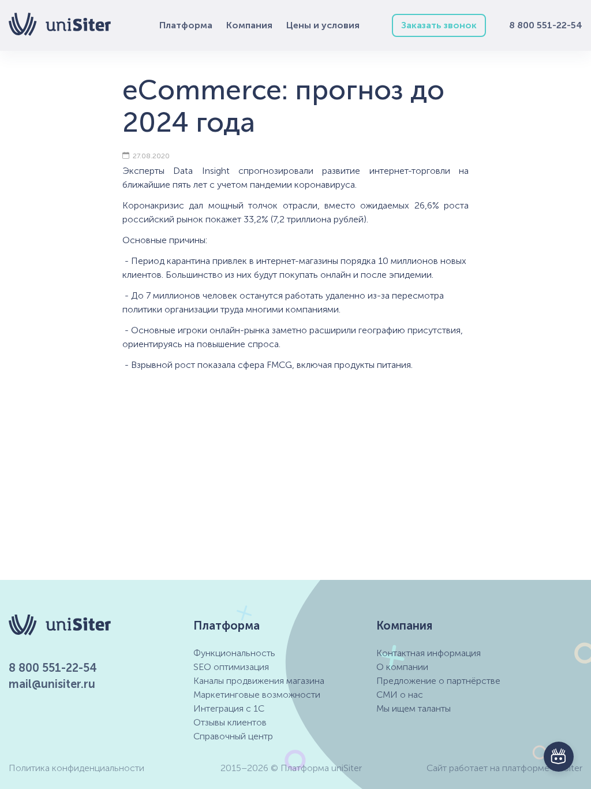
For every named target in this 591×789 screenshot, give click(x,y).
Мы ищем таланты (413, 708)
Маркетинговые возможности (256, 694)
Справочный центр (233, 736)
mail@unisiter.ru (52, 684)
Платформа (185, 25)
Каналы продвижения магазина (258, 680)
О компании (402, 666)
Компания (249, 25)
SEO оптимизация (231, 666)
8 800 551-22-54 (545, 25)
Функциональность (234, 652)
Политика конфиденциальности (76, 767)
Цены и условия (323, 25)
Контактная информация (428, 652)
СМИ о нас (399, 694)
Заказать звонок (439, 25)
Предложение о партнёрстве (438, 680)
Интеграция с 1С (228, 708)
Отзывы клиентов (230, 722)
